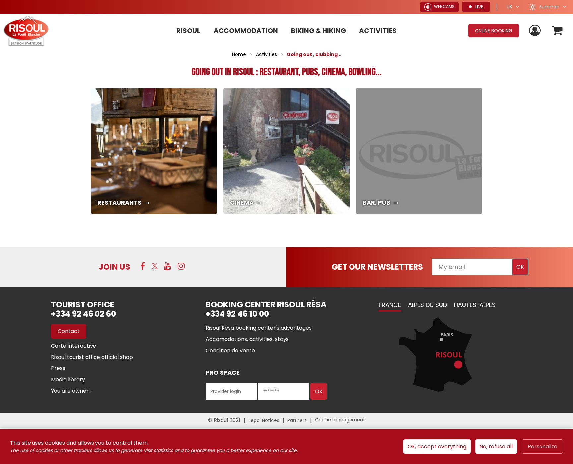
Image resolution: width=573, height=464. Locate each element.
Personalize (542, 446)
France (390, 305)
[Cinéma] (286, 151)
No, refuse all (496, 446)
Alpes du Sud (427, 305)
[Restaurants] (154, 151)
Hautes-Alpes (475, 305)
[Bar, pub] (419, 151)
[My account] (535, 30)
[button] (557, 30)
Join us (114, 266)
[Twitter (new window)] (155, 266)
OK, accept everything (437, 446)
